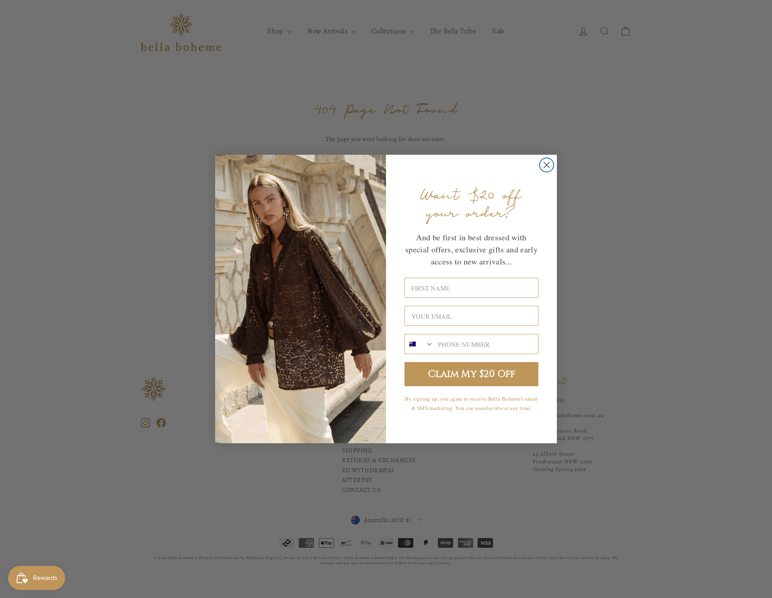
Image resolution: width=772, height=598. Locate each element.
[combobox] (419, 344)
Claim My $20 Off (471, 374)
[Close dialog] (547, 165)
